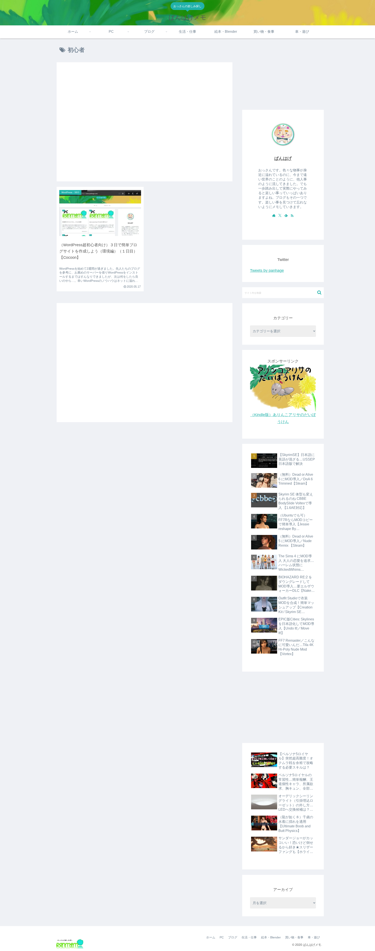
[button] (319, 292)
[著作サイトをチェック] (274, 215)
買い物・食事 (294, 937)
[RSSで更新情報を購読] (292, 215)
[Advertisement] (144, 122)
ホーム (210, 937)
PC (222, 937)
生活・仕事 (249, 937)
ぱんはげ (283, 158)
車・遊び (314, 937)
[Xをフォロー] (280, 215)
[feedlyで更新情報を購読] (286, 215)
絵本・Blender (271, 937)
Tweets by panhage (267, 270)
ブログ (232, 937)
